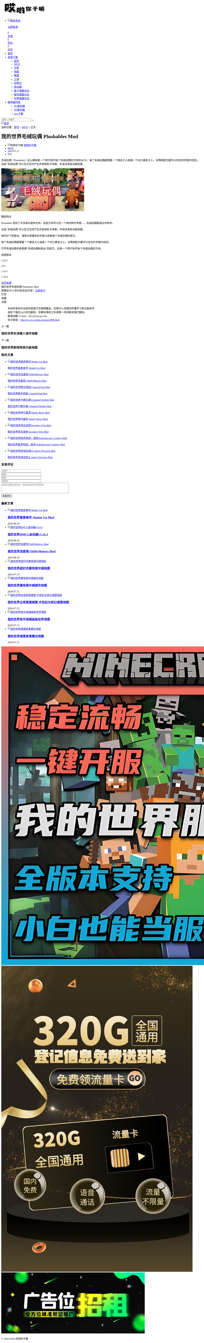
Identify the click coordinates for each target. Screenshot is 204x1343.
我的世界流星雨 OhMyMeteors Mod (32, 551)
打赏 (3, 294)
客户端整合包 (21, 90)
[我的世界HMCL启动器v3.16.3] (25, 527)
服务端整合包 (21, 94)
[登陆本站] (5, 123)
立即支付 (40, 290)
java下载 (18, 113)
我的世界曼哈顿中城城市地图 (27, 585)
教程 (16, 75)
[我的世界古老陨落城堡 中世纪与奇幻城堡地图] (35, 595)
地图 (16, 71)
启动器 (18, 87)
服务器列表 (14, 102)
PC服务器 (19, 106)
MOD (17, 64)
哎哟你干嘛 (30, 145)
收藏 (3, 298)
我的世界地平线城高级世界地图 (29, 619)
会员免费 (6, 283)
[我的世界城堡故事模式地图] (24, 629)
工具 (16, 79)
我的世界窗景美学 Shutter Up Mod (31, 517)
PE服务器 (19, 110)
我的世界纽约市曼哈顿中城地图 (29, 568)
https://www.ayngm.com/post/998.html (39, 320)
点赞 (3, 302)
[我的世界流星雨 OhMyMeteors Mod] (28, 544)
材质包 (18, 83)
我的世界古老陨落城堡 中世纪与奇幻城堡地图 (38, 602)
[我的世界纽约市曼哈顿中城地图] (27, 561)
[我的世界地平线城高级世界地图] (27, 612)
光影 (16, 67)
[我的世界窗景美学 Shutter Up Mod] (27, 510)
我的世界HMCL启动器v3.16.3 (28, 534)
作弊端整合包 (21, 98)
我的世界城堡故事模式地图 (26, 636)
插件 (16, 61)
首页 (10, 53)
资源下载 (13, 57)
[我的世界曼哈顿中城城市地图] (25, 578)
